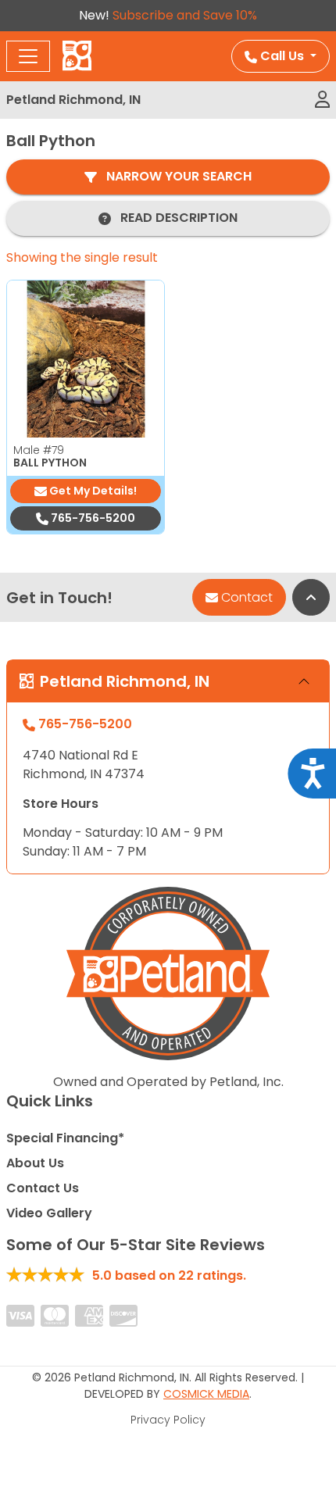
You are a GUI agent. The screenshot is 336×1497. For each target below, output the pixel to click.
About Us (35, 1163)
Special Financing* (65, 1138)
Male (38, 450)
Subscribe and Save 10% (185, 15)
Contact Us (42, 1188)
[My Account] (322, 100)
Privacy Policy (168, 1419)
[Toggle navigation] (28, 56)
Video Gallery (49, 1213)
